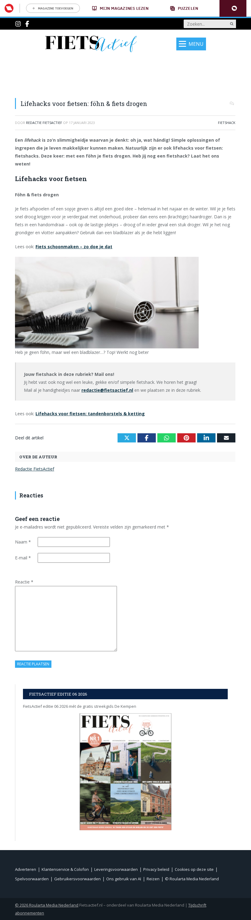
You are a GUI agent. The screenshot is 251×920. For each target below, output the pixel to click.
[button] (232, 8)
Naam (23, 542)
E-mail (23, 558)
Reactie (24, 582)
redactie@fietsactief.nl (107, 390)
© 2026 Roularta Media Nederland (46, 905)
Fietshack (226, 122)
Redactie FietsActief (34, 469)
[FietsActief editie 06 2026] (125, 771)
